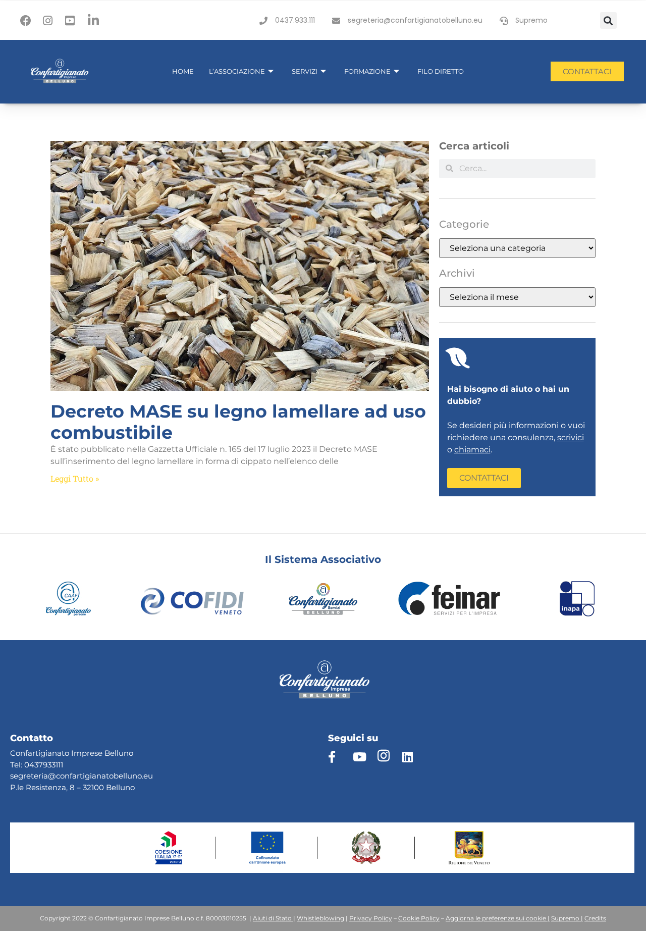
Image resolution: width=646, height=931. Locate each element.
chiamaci (472, 449)
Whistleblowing (320, 918)
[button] (608, 20)
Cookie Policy (419, 918)
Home (183, 71)
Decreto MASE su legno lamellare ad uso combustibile (238, 421)
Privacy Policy (370, 918)
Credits (595, 918)
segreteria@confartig (50, 776)
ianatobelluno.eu (121, 776)
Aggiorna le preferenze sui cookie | (498, 918)
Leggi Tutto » (74, 478)
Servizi (304, 71)
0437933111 (43, 764)
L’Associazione (237, 71)
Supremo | (567, 918)
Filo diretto (440, 71)
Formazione (367, 71)
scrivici (570, 437)
